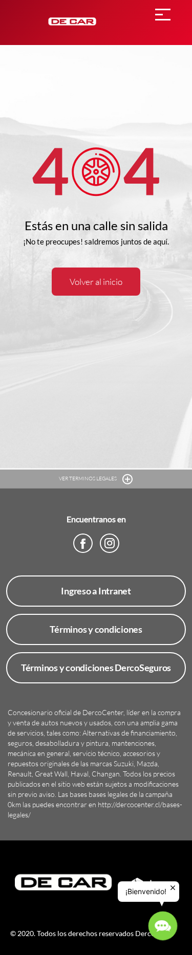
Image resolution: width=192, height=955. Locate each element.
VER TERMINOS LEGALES (88, 478)
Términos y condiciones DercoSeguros (96, 667)
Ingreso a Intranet (96, 590)
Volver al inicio (96, 281)
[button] (162, 926)
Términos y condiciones (96, 629)
